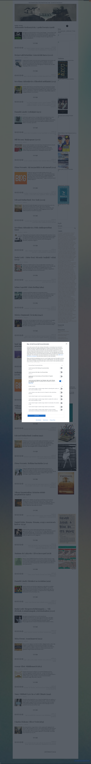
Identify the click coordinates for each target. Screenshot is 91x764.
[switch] (60, 368)
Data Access (45, 420)
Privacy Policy (52, 420)
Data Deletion (38, 420)
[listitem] (45, 365)
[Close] (67, 344)
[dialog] (45, 382)
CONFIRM (36, 415)
